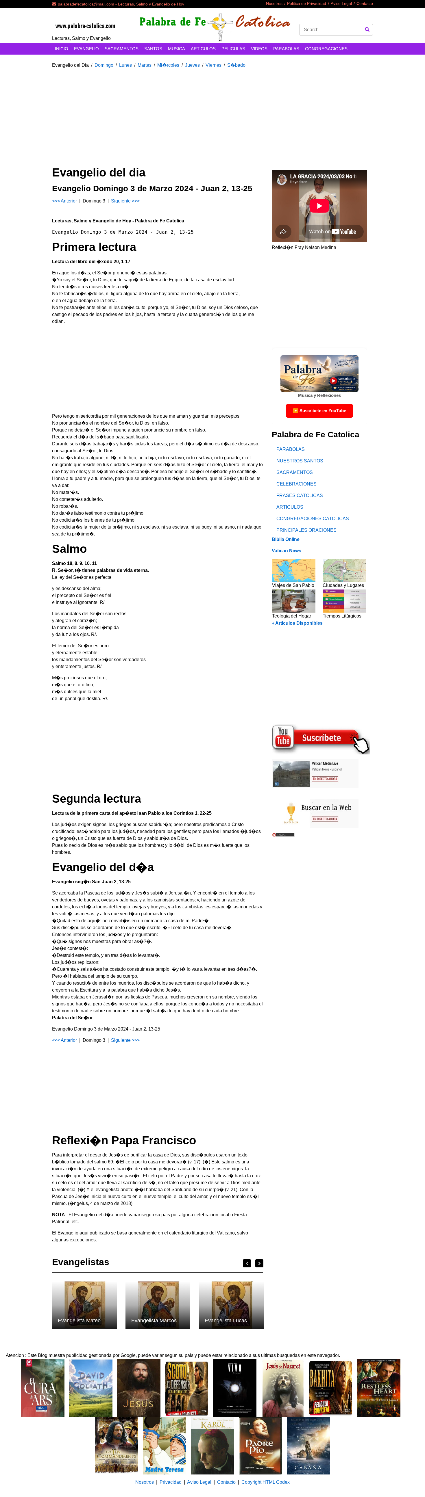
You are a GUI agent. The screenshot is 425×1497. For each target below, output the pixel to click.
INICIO (61, 48)
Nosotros (274, 3)
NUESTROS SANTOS (299, 460)
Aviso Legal (341, 3)
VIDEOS (259, 48)
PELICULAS (233, 48)
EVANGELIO (86, 48)
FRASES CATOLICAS (299, 495)
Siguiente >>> (125, 200)
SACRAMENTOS (121, 48)
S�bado (236, 65)
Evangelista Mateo (79, 1320)
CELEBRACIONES (296, 483)
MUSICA (176, 48)
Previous (247, 1263)
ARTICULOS (203, 48)
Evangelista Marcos (154, 1320)
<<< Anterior (65, 200)
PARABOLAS (286, 48)
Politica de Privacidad (306, 3)
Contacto (364, 3)
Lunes (125, 65)
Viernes (213, 65)
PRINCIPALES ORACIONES (306, 530)
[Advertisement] (212, 113)
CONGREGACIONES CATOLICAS (312, 518)
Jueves (192, 65)
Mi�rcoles (168, 65)
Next (259, 1263)
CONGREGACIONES (326, 48)
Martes (144, 65)
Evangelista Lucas (226, 1320)
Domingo (104, 65)
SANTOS (153, 48)
